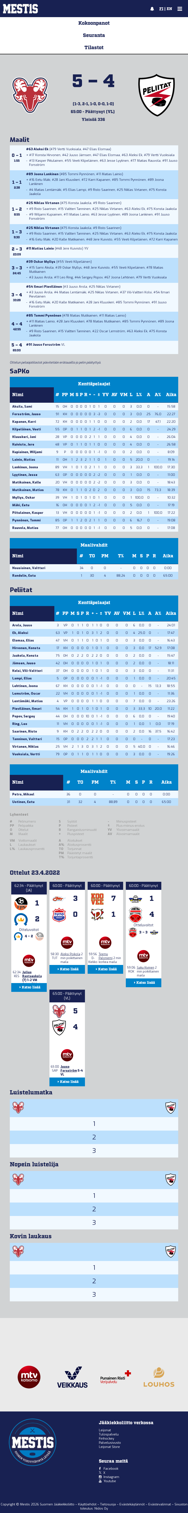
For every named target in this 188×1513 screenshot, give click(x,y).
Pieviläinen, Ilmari (26, 709)
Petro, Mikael (23, 794)
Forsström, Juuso (26, 414)
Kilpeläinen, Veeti (26, 429)
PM (104, 556)
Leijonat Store (109, 1447)
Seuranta (94, 35)
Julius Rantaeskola (32, 974)
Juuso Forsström (46, 345)
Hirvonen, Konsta (26, 648)
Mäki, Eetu (20, 505)
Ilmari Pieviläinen (48, 287)
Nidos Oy (101, 1508)
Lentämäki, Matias (27, 701)
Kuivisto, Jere (23, 444)
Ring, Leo (19, 724)
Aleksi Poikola (70, 954)
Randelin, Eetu (24, 575)
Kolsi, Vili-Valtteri (27, 671)
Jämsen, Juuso (23, 663)
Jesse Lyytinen (118, 161)
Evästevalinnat (159, 1504)
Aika (171, 395)
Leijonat (105, 1430)
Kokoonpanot (94, 23)
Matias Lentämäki (47, 190)
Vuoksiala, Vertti (26, 754)
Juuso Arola (43, 277)
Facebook (111, 1469)
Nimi (18, 395)
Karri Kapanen (99, 180)
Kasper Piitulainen (49, 161)
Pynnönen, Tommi (26, 520)
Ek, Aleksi (20, 633)
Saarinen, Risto (24, 731)
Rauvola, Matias (25, 528)
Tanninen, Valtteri (27, 739)
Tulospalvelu (109, 1434)
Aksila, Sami (22, 406)
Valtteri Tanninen (78, 209)
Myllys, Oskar (23, 497)
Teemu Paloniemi (106, 956)
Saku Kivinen (145, 968)
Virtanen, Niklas (25, 747)
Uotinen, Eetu (23, 802)
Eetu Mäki (42, 180)
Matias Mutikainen (83, 315)
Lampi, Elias (22, 678)
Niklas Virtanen (135, 190)
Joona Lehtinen (122, 277)
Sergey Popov (92, 277)
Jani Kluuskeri (69, 180)
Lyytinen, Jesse (24, 475)
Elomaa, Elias (23, 640)
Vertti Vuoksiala (69, 149)
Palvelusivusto (110, 1443)
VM (124, 395)
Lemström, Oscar (26, 693)
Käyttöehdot (87, 1504)
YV (105, 395)
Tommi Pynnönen (81, 174)
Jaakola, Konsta (25, 655)
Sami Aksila (45, 267)
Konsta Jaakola (79, 203)
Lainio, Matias (23, 460)
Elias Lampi (77, 190)
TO (92, 556)
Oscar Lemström (112, 331)
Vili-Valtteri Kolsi (139, 292)
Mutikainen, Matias (28, 490)
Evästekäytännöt (132, 1504)
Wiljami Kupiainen (48, 214)
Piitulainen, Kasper (27, 513)
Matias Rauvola (149, 161)
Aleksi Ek (41, 149)
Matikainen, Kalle (26, 482)
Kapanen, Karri (24, 422)
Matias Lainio (112, 174)
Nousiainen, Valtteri (28, 568)
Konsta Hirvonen (47, 155)
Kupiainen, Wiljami (27, 452)
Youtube (110, 1481)
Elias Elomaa (100, 149)
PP (65, 395)
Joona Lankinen (46, 174)
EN (169, 9)
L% (139, 395)
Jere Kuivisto (102, 239)
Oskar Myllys (44, 262)
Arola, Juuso (22, 625)
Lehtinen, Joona (25, 686)
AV (114, 395)
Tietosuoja (108, 1504)
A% (158, 395)
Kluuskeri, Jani (24, 437)
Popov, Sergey (23, 716)
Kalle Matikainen (71, 239)
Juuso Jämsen (80, 155)
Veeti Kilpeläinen (85, 161)
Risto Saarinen (104, 190)
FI (161, 9)
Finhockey (106, 1438)
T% (121, 556)
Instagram (111, 1477)
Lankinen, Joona (25, 467)
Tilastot (94, 48)
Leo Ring (66, 277)
